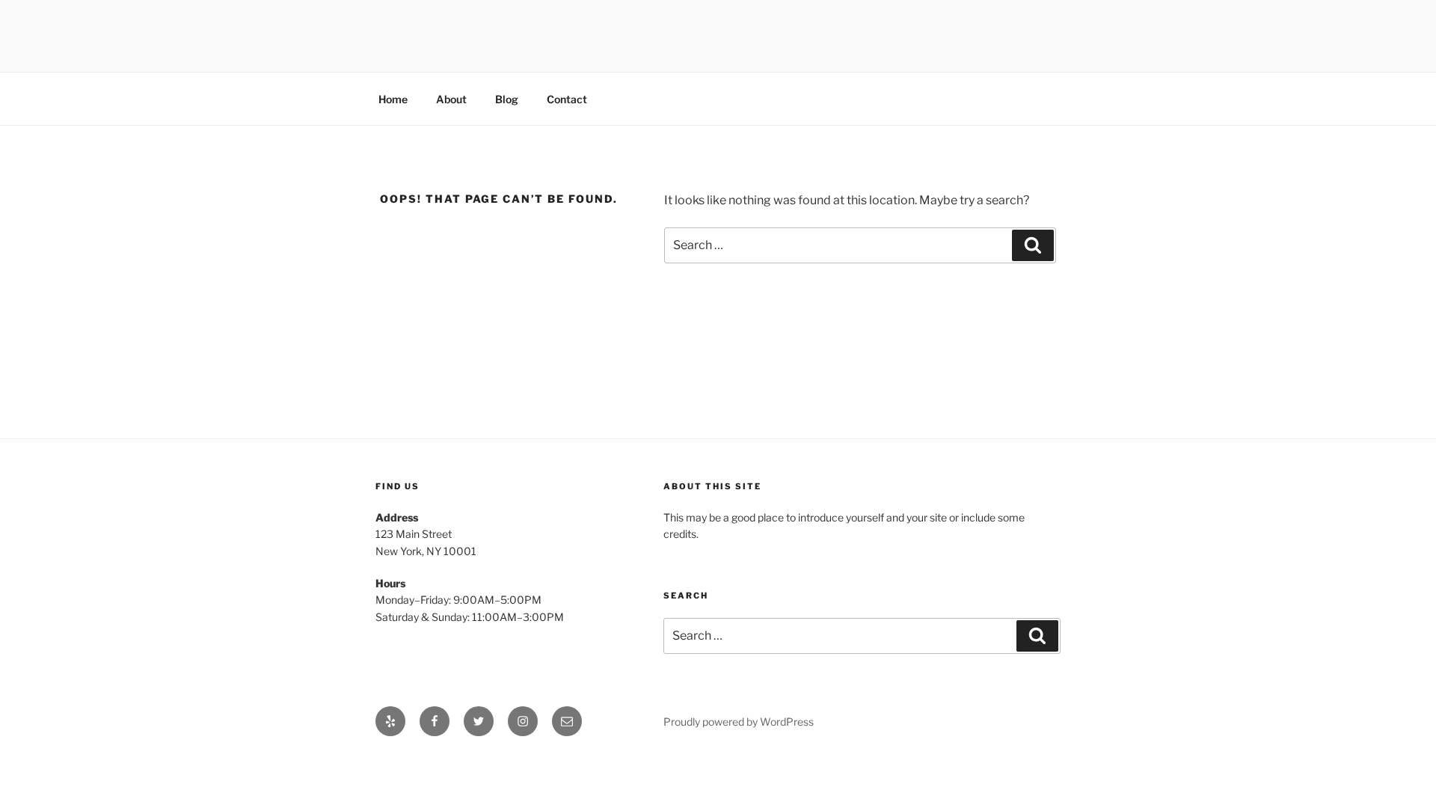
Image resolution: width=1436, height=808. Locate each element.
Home (393, 99)
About (451, 99)
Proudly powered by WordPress (738, 721)
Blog (506, 99)
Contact (567, 99)
